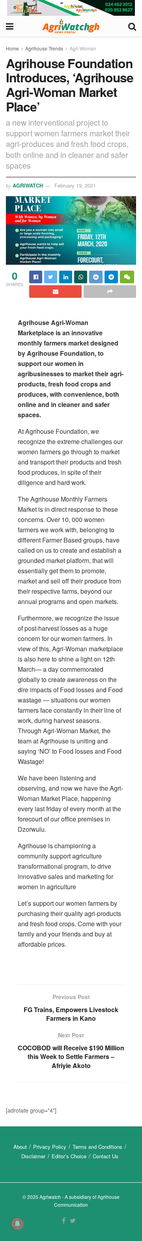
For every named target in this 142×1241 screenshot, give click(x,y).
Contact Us (105, 1156)
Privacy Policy (49, 1146)
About (20, 1146)
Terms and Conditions (97, 1146)
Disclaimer (33, 1156)
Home (12, 48)
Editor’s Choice (69, 1156)
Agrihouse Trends (44, 48)
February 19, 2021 (75, 185)
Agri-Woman (82, 48)
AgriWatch (28, 185)
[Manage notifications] (17, 1223)
